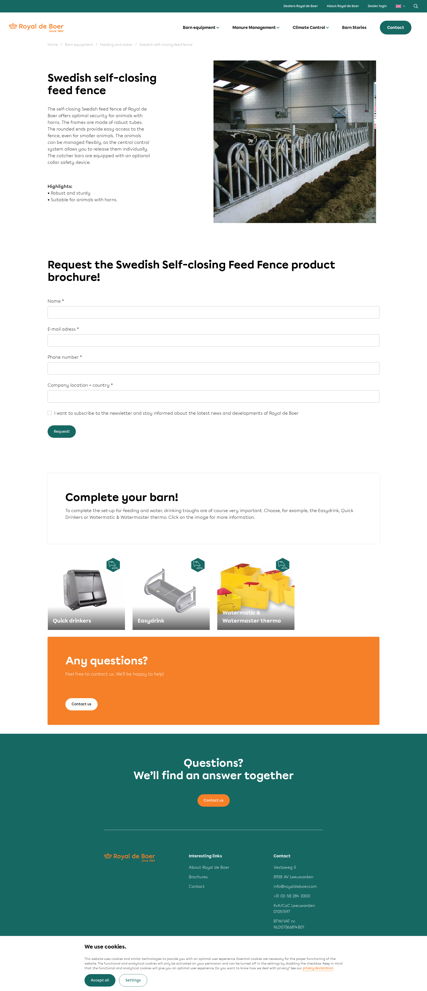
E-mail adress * (63, 329)
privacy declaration (318, 968)
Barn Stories (354, 27)
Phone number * (65, 357)
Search (416, 6)
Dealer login (377, 6)
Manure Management (254, 27)
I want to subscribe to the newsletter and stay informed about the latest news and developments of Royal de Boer (176, 413)
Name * (56, 301)
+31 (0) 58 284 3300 (292, 896)
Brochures (198, 876)
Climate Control (309, 27)
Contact (395, 27)
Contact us (81, 704)
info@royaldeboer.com (295, 886)
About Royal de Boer (343, 6)
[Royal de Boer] (36, 27)
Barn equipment (199, 27)
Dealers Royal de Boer (301, 6)
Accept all (100, 980)
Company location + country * (80, 385)
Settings (133, 980)
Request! (62, 431)
